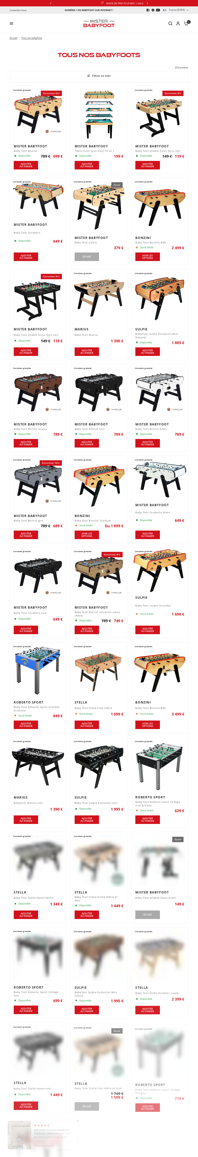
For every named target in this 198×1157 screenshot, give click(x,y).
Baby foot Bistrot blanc (151, 429)
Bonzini (143, 238)
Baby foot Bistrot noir (90, 429)
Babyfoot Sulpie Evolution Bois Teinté (96, 993)
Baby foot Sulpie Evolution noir (96, 803)
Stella (81, 702)
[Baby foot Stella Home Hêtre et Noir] (99, 860)
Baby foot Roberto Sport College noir (36, 993)
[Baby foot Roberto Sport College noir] (38, 955)
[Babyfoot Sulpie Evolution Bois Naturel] (159, 297)
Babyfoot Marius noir (28, 803)
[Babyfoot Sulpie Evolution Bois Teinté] (99, 955)
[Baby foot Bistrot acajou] (38, 392)
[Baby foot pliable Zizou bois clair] (159, 114)
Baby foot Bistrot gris (28, 520)
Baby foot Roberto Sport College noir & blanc (157, 803)
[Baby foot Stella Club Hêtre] (99, 670)
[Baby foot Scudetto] (38, 199)
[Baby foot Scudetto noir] (38, 575)
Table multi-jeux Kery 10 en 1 (95, 151)
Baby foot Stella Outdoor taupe (157, 993)
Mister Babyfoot (30, 146)
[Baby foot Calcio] (99, 206)
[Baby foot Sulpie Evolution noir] (99, 765)
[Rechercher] (170, 23)
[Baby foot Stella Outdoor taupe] (159, 955)
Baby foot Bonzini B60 (150, 708)
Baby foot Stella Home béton (34, 897)
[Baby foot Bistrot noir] (99, 392)
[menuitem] (19, 10)
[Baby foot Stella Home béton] (38, 860)
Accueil (13, 38)
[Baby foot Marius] (99, 297)
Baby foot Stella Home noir (32, 1088)
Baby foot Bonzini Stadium (93, 520)
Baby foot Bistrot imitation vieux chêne (97, 614)
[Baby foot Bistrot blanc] (159, 392)
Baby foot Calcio (86, 242)
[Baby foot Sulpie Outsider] (159, 570)
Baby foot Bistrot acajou (30, 429)
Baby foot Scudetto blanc (152, 512)
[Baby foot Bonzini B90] (159, 206)
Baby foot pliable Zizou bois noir (36, 335)
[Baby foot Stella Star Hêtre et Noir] (99, 1050)
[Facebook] (147, 10)
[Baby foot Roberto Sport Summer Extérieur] (38, 670)
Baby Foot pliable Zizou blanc (155, 897)
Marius (82, 329)
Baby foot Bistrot (26, 151)
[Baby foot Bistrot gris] (38, 484)
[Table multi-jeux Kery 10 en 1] (99, 114)
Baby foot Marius (86, 335)
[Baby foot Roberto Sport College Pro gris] (159, 1050)
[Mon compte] (178, 23)
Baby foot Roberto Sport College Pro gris (157, 1089)
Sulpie (141, 329)
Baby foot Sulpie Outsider (153, 605)
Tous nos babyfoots (31, 38)
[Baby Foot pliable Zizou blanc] (159, 860)
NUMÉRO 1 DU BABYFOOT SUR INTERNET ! (89, 10)
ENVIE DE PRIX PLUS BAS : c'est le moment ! (67, 3)
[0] (185, 23)
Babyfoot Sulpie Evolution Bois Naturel (156, 335)
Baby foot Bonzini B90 (150, 242)
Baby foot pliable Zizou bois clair (158, 151)
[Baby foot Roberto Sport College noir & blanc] (159, 765)
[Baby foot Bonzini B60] (159, 670)
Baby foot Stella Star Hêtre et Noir (98, 1087)
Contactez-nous (18, 10)
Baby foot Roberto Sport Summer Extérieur (37, 708)
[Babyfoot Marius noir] (38, 765)
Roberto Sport (29, 702)
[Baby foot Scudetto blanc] (159, 479)
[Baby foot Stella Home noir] (38, 1050)
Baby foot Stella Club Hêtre (93, 708)
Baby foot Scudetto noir (30, 613)
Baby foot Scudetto (27, 232)
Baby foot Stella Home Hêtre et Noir (96, 898)
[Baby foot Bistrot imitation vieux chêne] (99, 575)
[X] (152, 10)
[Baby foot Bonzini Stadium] (99, 484)
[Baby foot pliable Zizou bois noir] (38, 297)
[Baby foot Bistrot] (38, 114)
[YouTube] (157, 10)
